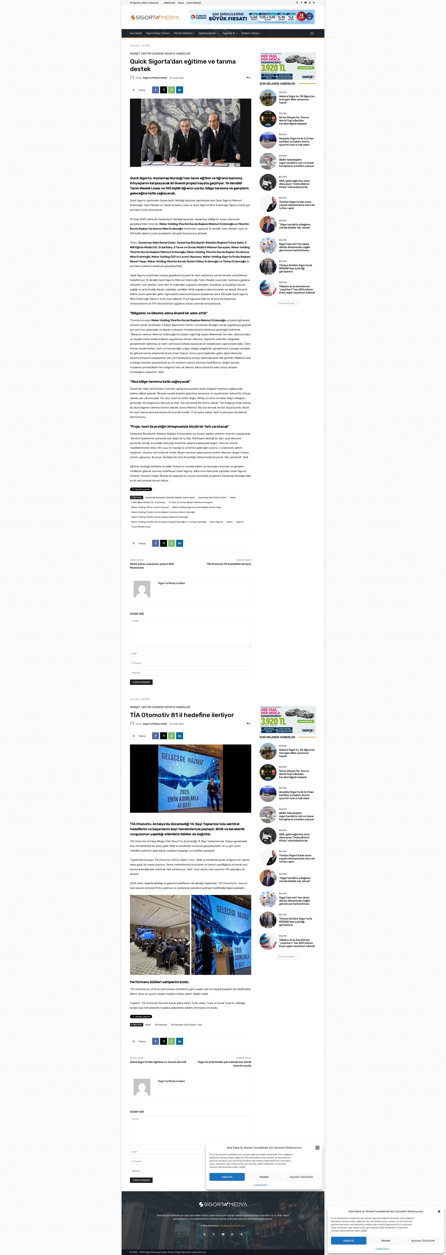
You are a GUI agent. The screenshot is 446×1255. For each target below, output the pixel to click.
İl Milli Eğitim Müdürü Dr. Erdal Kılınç (148, 502)
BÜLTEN (146, 45)
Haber (233, 497)
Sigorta (239, 521)
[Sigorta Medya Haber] (133, 78)
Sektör (229, 521)
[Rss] (314, 3)
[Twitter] (297, 3)
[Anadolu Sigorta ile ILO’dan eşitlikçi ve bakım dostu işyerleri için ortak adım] (268, 140)
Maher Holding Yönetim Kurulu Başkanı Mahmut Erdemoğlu (159, 517)
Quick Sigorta (216, 521)
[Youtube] (305, 3)
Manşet (135, 53)
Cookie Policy (382, 1248)
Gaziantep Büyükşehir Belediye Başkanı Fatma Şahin (170, 497)
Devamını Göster (286, 303)
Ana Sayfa (135, 45)
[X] (163, 89)
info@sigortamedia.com (232, 1225)
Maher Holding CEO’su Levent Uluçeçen (150, 507)
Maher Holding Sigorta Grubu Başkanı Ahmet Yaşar (196, 507)
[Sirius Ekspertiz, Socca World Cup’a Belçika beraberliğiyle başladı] (268, 118)
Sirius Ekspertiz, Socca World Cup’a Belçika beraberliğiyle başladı (294, 120)
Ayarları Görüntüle (423, 1240)
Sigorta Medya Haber (155, 78)
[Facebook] (301, 3)
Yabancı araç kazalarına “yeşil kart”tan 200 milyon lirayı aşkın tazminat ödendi (297, 289)
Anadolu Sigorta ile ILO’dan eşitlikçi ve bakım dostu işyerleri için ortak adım (296, 141)
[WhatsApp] (171, 89)
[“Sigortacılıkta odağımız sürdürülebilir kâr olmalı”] (268, 224)
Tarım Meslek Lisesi (141, 526)
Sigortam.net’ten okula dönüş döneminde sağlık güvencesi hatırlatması (294, 247)
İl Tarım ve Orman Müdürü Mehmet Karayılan (191, 502)
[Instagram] (310, 3)
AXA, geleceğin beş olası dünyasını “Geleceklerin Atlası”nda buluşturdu (294, 184)
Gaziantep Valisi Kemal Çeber (212, 497)
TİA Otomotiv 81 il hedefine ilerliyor (228, 564)
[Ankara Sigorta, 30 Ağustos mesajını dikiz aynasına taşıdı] (268, 97)
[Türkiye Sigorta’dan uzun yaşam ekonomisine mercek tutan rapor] (268, 203)
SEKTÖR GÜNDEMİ (152, 53)
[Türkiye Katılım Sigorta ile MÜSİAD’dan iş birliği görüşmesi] (268, 266)
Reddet (385, 1240)
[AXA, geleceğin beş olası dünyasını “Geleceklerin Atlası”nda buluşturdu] (268, 182)
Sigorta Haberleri (177, 53)
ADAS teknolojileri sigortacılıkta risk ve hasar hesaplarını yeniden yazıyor (296, 163)
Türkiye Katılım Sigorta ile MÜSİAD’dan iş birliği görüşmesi (295, 268)
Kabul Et (349, 1240)
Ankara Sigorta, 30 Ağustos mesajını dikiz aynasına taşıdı (297, 99)
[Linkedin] (179, 89)
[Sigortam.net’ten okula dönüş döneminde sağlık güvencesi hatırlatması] (268, 245)
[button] (439, 1211)
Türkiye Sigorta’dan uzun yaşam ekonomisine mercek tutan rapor (297, 205)
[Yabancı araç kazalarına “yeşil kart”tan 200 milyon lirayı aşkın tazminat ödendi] (268, 287)
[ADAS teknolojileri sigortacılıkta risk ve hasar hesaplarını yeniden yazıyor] (268, 161)
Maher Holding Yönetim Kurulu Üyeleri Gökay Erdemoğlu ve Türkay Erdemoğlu (168, 521)
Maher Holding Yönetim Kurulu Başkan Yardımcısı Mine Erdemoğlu (163, 512)
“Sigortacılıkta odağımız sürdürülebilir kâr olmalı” (295, 226)
